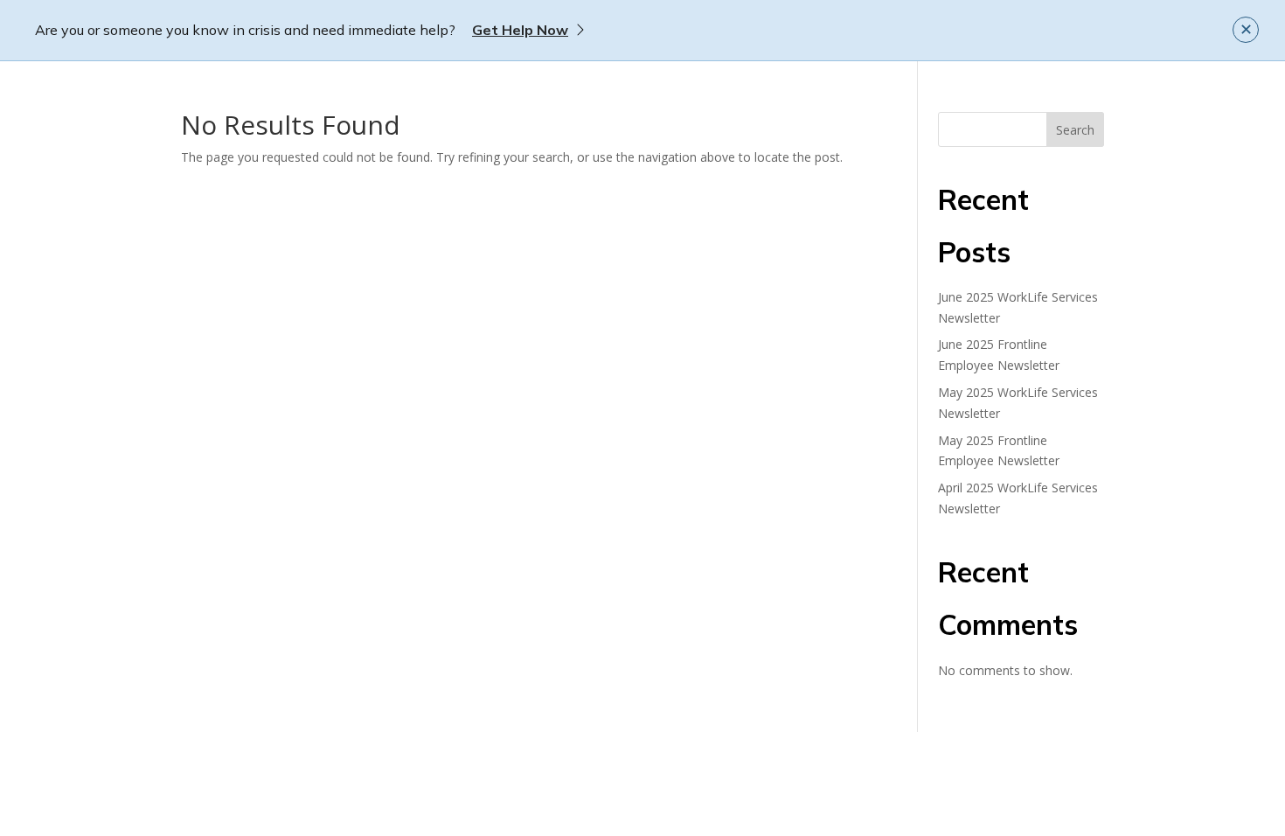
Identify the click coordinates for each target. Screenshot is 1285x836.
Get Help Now (520, 29)
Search (1075, 130)
